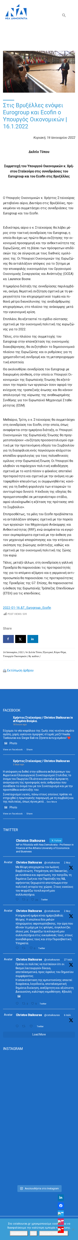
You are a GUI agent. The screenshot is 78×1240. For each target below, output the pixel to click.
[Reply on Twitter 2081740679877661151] (18, 1003)
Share (29, 749)
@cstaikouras (52, 862)
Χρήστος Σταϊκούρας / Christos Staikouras (41, 717)
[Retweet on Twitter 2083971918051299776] (24, 948)
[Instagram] (61, 1221)
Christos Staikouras (29, 862)
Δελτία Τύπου (35, 652)
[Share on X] (20, 639)
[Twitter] (61, 1213)
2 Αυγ (67, 862)
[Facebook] (61, 1205)
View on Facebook (13, 749)
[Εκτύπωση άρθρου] (4, 670)
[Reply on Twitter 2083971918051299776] (18, 948)
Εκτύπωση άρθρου (20, 670)
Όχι (33, 1233)
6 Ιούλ (67, 1015)
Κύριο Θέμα (60, 652)
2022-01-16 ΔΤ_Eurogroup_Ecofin (27, 608)
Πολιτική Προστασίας (54, 1233)
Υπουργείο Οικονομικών (15, 656)
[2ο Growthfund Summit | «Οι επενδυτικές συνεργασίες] (39, 1119)
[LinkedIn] (61, 1197)
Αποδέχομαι (18, 1233)
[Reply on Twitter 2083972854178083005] (18, 899)
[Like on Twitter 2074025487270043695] (32, 1026)
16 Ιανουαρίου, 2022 (13, 652)
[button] (64, 16)
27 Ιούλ (68, 959)
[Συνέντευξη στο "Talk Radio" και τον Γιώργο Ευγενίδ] (39, 1161)
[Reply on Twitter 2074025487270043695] (18, 1026)
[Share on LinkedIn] (32, 639)
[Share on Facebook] (8, 639)
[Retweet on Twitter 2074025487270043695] (24, 1026)
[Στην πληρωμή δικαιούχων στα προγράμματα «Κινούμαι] (39, 1076)
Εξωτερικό (48, 652)
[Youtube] (61, 1230)
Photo (13, 743)
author (35, 656)
